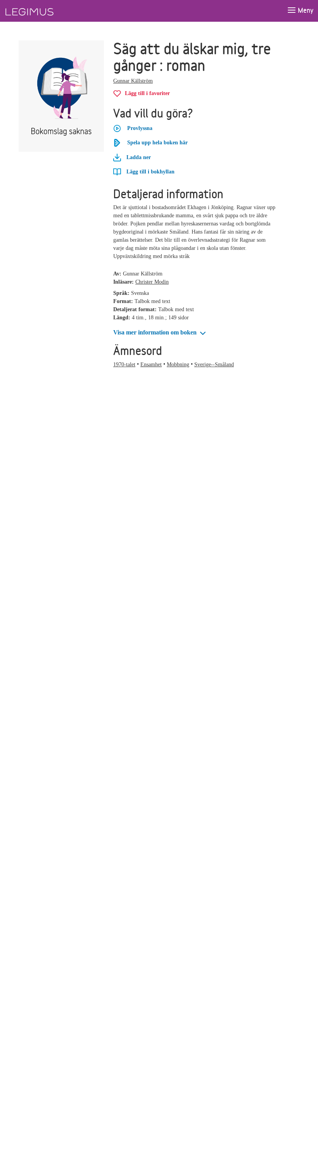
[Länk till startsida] (44, 11)
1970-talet (124, 364)
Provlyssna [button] (139, 128)
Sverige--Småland (214, 364)
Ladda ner (138, 157)
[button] (160, 333)
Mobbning (178, 364)
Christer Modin (152, 282)
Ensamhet (151, 364)
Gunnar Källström (133, 81)
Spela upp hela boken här (157, 142)
